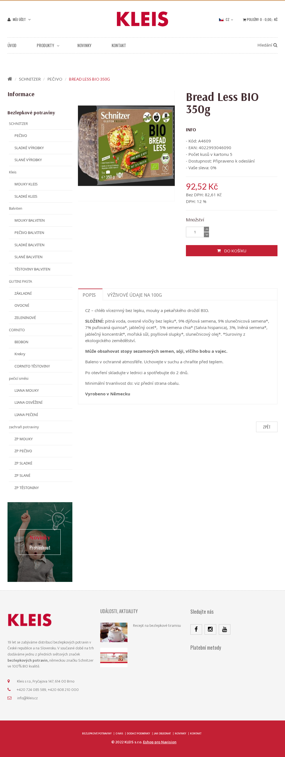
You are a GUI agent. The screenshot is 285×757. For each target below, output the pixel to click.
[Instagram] (210, 629)
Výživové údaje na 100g (134, 295)
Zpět (267, 427)
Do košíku (234, 250)
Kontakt (196, 733)
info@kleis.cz (27, 698)
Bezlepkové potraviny (97, 733)
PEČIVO (54, 79)
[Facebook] (196, 629)
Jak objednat (162, 733)
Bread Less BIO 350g (89, 79)
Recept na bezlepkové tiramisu (157, 625)
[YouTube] (224, 629)
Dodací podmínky (138, 733)
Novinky (180, 733)
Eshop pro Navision (159, 742)
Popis (89, 295)
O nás (119, 733)
